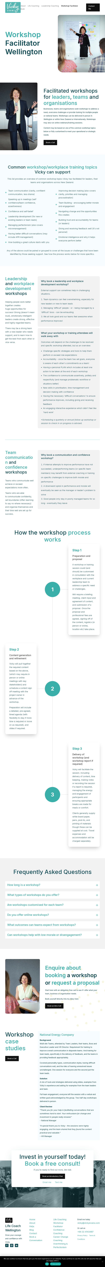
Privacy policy (55, 1264)
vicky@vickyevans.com (88, 1223)
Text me (58, 1182)
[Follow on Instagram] (11, 1245)
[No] (102, 1262)
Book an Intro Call (54, 1006)
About (23, 6)
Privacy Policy (82, 1235)
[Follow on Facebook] (7, 1245)
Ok (47, 1264)
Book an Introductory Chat (52, 1176)
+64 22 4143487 (85, 1232)
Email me (47, 1182)
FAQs (31, 1226)
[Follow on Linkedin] (16, 1245)
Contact (33, 1233)
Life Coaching (33, 6)
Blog (31, 1230)
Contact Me (91, 7)
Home (32, 1219)
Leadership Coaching (50, 6)
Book (23, 9)
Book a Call (50, 142)
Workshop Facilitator (69, 6)
